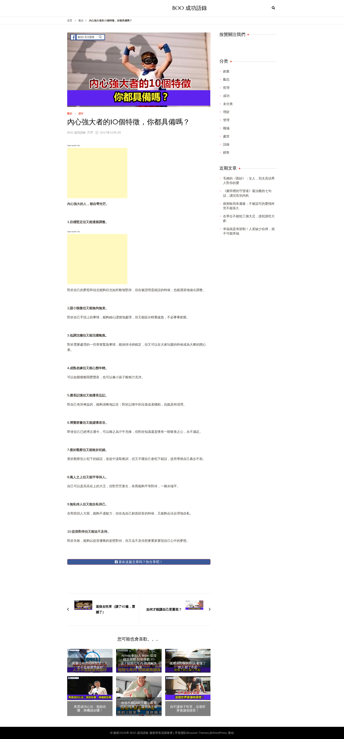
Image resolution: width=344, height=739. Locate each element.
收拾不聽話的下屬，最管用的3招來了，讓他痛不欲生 (138, 706)
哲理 (226, 88)
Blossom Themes (197, 733)
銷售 (226, 152)
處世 (226, 136)
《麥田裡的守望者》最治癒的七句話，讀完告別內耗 (247, 193)
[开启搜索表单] (273, 8)
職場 (226, 128)
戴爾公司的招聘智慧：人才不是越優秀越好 (90, 665)
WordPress (219, 733)
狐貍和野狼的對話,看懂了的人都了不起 (188, 665)
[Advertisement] (97, 173)
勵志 (69, 113)
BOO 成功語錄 (189, 8)
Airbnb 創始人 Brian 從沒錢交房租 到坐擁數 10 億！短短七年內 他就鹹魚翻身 (139, 661)
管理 (226, 120)
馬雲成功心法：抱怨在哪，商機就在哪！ (90, 708)
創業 (226, 71)
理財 (226, 112)
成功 (80, 113)
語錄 (226, 144)
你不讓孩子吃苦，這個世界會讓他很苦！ (188, 708)
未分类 (228, 104)
